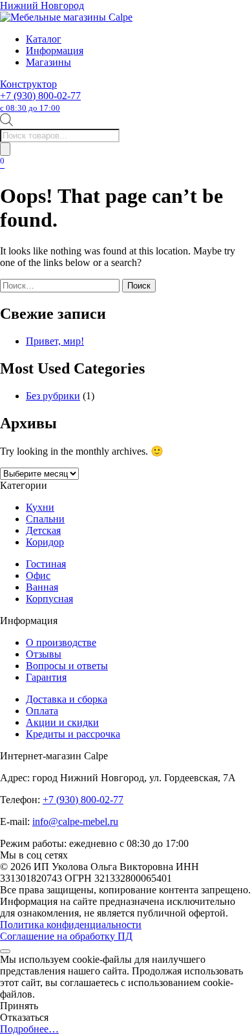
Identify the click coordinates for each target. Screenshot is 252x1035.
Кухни (40, 507)
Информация (54, 50)
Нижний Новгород (42, 5)
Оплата (42, 710)
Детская (43, 530)
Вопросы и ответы (67, 665)
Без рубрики (53, 395)
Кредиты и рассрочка (73, 733)
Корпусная (49, 598)
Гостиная (46, 563)
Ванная (42, 587)
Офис (38, 575)
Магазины (48, 62)
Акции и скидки (62, 722)
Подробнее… (29, 1028)
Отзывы (43, 654)
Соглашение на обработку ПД (66, 936)
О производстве (61, 642)
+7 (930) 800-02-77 (40, 101)
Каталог (43, 38)
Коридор (45, 541)
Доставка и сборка (66, 699)
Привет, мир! (55, 341)
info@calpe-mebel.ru (75, 821)
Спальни (45, 518)
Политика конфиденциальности (71, 924)
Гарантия (46, 677)
